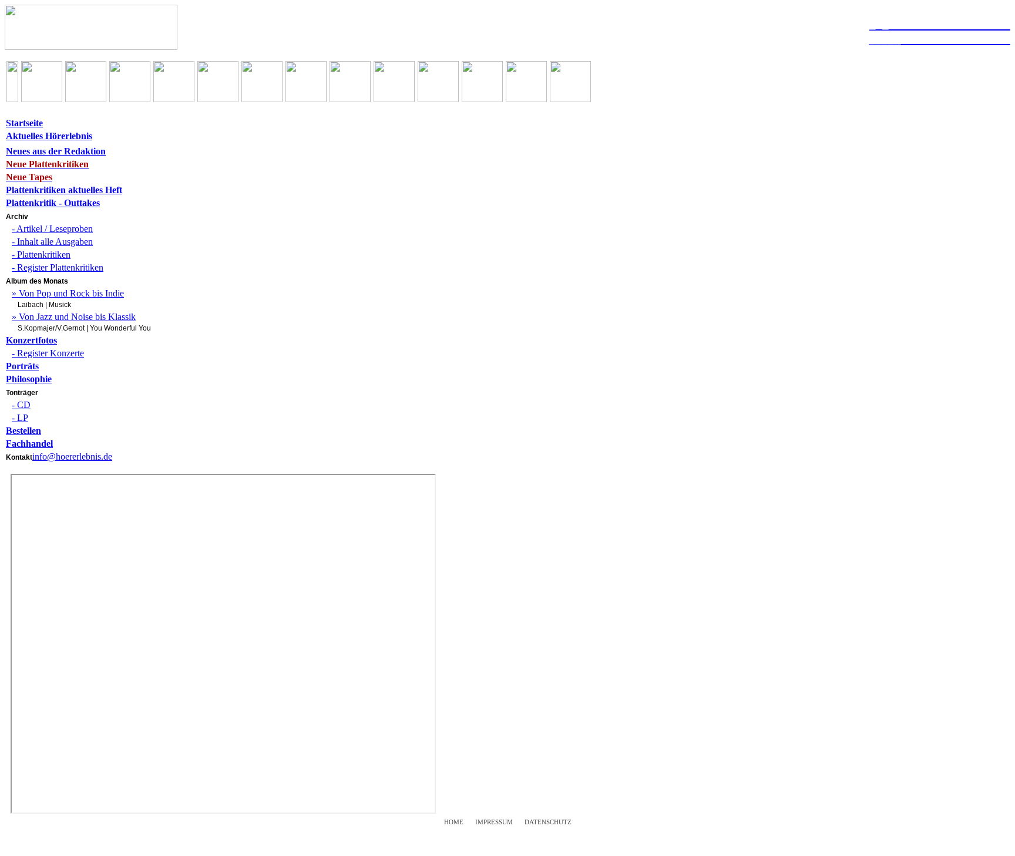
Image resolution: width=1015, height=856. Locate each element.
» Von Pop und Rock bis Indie (68, 293)
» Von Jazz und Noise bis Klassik (74, 317)
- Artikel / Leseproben (52, 229)
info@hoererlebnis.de (72, 456)
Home (453, 821)
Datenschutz (548, 821)
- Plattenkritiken (41, 255)
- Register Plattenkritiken (57, 267)
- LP (20, 418)
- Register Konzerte (48, 353)
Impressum (494, 821)
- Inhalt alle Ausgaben (52, 242)
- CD (21, 405)
